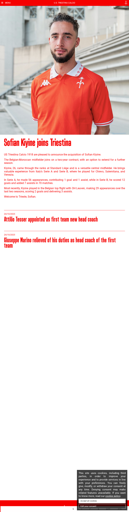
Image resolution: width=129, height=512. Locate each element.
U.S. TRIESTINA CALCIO (64, 3)
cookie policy (112, 496)
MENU (8, 3)
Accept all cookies (88, 501)
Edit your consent (88, 506)
